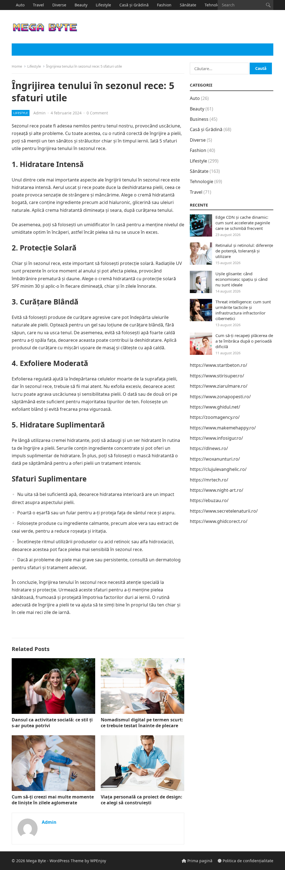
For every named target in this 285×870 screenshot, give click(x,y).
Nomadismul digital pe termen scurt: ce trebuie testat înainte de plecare (142, 723)
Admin (39, 112)
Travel (38, 5)
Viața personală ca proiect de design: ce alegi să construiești (141, 800)
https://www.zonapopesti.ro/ (220, 397)
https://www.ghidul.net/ (215, 407)
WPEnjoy (98, 860)
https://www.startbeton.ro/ (218, 365)
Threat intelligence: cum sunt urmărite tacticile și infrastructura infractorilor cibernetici (243, 310)
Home (17, 66)
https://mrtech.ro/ (209, 480)
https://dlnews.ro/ (209, 448)
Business (199, 119)
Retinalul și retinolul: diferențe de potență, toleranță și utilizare (244, 250)
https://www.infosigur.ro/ (216, 438)
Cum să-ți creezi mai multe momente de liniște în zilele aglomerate (53, 800)
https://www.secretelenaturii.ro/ (224, 511)
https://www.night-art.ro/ (216, 490)
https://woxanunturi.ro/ (215, 459)
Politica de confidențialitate (247, 860)
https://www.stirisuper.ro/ (217, 376)
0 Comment (97, 112)
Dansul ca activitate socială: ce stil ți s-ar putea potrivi (52, 723)
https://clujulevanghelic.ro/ (218, 469)
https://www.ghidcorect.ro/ (218, 521)
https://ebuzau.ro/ (209, 500)
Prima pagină (199, 860)
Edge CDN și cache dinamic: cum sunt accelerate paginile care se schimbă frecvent (242, 222)
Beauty (81, 5)
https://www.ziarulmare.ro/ (218, 386)
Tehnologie (215, 5)
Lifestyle (103, 5)
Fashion (164, 5)
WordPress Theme (66, 860)
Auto (20, 5)
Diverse (59, 5)
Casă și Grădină (134, 5)
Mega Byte (36, 860)
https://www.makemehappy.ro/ (223, 428)
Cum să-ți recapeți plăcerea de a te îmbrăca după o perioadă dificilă (244, 341)
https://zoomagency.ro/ (215, 417)
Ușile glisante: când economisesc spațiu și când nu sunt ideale (241, 279)
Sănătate (188, 5)
